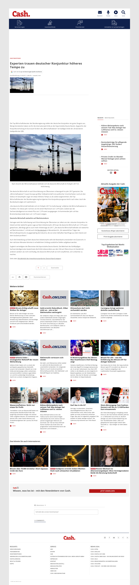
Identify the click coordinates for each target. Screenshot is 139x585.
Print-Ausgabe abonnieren (113, 237)
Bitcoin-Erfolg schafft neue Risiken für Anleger (24, 309)
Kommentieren (40, 277)
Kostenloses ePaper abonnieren (113, 231)
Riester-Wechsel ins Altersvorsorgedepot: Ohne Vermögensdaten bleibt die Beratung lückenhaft (110, 471)
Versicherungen (20, 27)
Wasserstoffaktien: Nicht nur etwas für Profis (22, 406)
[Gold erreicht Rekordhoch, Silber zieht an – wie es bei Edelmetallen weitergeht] (54, 298)
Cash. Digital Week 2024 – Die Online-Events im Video (107, 556)
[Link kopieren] (13, 277)
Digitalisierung (15, 559)
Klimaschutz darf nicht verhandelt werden (80, 309)
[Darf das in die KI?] (84, 395)
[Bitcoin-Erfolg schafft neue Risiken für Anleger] (24, 298)
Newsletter (54, 568)
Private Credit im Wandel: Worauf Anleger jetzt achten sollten (113, 159)
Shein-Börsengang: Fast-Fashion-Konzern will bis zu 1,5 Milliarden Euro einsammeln (115, 407)
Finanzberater (80, 27)
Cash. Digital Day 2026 (98, 554)
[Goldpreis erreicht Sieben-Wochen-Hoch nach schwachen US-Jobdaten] (69, 456)
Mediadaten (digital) (57, 564)
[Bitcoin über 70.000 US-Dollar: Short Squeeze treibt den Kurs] (29, 456)
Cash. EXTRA (94, 549)
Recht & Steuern (15, 561)
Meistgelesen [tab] (109, 118)
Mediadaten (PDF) (56, 566)
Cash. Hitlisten (95, 564)
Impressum (53, 559)
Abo (51, 549)
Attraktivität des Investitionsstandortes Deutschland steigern (39, 259)
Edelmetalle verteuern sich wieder (51, 358)
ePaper (52, 551)
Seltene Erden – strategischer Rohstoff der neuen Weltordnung (24, 359)
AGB (51, 554)
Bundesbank (42, 230)
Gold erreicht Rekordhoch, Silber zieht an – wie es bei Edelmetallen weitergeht (54, 310)
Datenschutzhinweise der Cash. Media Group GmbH (67, 556)
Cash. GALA (94, 559)
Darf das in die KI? (78, 405)
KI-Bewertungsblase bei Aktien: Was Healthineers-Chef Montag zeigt (83, 359)
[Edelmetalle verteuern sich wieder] (54, 348)
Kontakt (53, 561)
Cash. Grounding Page (57, 573)
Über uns (53, 571)
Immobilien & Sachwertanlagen (114, 27)
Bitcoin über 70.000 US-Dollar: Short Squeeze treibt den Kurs (29, 470)
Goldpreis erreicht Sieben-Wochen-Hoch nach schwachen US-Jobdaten (68, 470)
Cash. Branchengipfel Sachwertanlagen (104, 561)
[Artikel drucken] (19, 277)
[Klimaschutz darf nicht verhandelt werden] (84, 298)
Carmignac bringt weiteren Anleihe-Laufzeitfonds (112, 309)
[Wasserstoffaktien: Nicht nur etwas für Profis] (24, 395)
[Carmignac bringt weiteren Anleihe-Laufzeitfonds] (115, 298)
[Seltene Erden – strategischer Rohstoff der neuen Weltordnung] (24, 348)
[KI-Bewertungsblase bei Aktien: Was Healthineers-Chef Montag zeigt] (84, 348)
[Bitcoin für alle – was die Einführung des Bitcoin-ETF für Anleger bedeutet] (115, 348)
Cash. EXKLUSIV (95, 551)
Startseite (55, 268)
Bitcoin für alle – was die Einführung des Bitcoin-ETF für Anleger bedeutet (114, 359)
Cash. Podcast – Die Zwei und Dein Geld (103, 566)
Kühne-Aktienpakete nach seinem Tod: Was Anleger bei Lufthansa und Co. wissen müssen (113, 128)
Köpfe (12, 564)
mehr (105, 135)
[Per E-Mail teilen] (26, 277)
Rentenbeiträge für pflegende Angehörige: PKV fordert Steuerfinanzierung (114, 144)
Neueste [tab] (100, 118)
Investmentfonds (50, 27)
